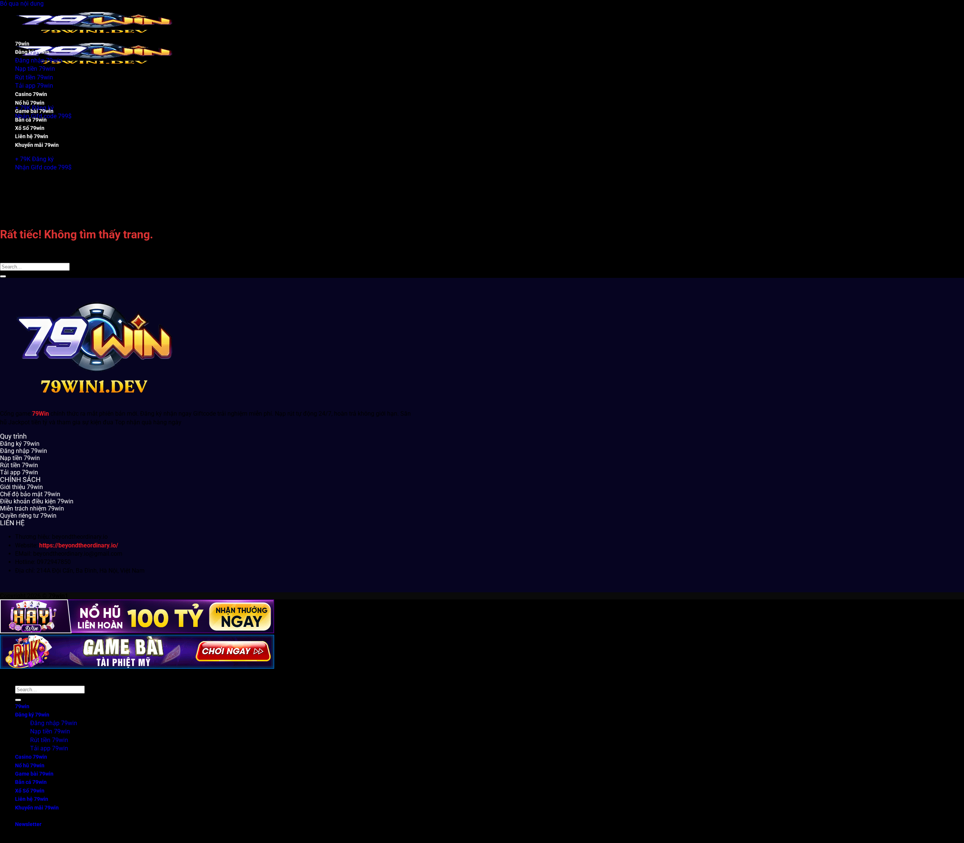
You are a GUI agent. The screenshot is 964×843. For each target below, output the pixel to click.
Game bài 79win (34, 111)
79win (22, 44)
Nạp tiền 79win (35, 68)
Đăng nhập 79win (38, 60)
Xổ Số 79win (29, 128)
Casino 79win (31, 94)
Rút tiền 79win (34, 77)
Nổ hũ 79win (29, 103)
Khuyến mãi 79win (37, 145)
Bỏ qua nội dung (22, 3)
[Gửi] (3, 276)
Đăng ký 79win (32, 52)
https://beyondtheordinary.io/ (78, 545)
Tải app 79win (34, 85)
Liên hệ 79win (31, 136)
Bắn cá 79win (31, 120)
